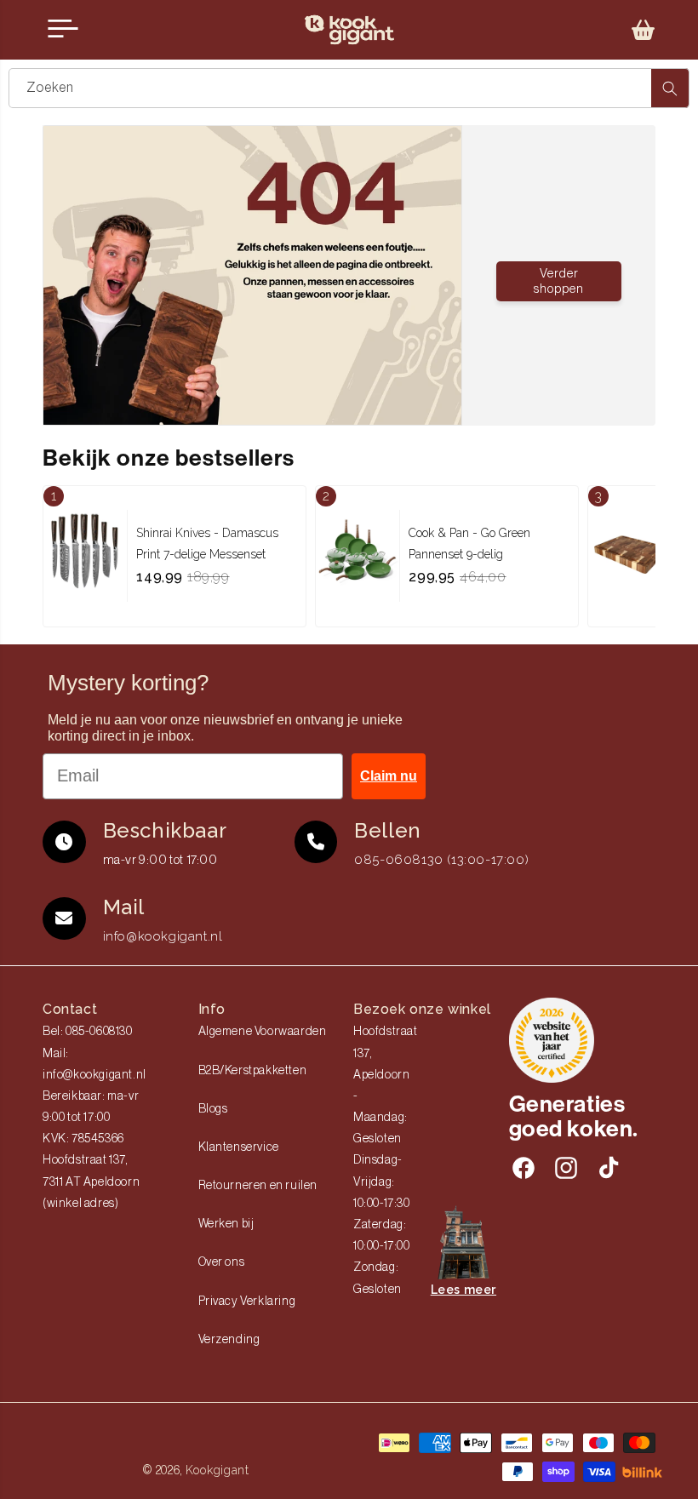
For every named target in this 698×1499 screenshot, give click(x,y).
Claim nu (388, 776)
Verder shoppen (559, 281)
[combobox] (349, 88)
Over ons (221, 1262)
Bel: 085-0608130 (88, 1032)
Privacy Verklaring (247, 1301)
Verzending (229, 1340)
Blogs (213, 1109)
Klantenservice (238, 1147)
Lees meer (463, 1289)
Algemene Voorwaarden (262, 1032)
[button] (643, 30)
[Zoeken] (670, 88)
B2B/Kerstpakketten (252, 1071)
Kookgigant (217, 1470)
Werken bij (226, 1224)
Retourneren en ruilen (258, 1186)
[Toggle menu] (63, 29)
